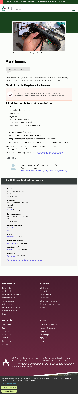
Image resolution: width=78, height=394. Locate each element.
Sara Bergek (10, 237)
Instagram (10, 230)
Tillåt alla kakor (9, 391)
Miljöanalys (62, 1)
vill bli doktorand (45, 294)
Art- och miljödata (8, 301)
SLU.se (9, 1)
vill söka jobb (44, 298)
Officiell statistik (7, 304)
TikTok (42, 338)
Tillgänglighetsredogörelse (64, 364)
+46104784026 (48, 171)
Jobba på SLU (6, 338)
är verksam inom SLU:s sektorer (50, 304)
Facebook (10, 228)
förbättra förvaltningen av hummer (50, 153)
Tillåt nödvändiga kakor (9, 387)
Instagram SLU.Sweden (47, 325)
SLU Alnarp (6, 328)
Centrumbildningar (8, 298)
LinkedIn (43, 331)
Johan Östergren (12, 243)
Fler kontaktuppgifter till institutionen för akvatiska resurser (25, 260)
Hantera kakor (49, 364)
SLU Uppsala (6, 334)
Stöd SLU (5, 344)
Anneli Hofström (12, 249)
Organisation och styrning (27, 1)
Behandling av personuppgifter (22, 366)
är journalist (44, 291)
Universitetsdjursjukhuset (10, 294)
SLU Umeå (5, 331)
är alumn (43, 307)
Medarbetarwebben (8, 311)
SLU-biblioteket (7, 291)
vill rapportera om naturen (48, 301)
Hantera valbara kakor (8, 383)
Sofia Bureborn (11, 256)
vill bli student (44, 288)
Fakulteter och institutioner (11, 307)
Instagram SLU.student (47, 328)
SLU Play (43, 341)
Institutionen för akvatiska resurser (46, 1)
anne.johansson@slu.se (31, 171)
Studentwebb (6, 288)
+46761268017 (61, 171)
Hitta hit (9, 210)
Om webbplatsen (37, 364)
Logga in (5, 314)
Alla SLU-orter (6, 325)
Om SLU (16, 1)
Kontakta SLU (6, 341)
